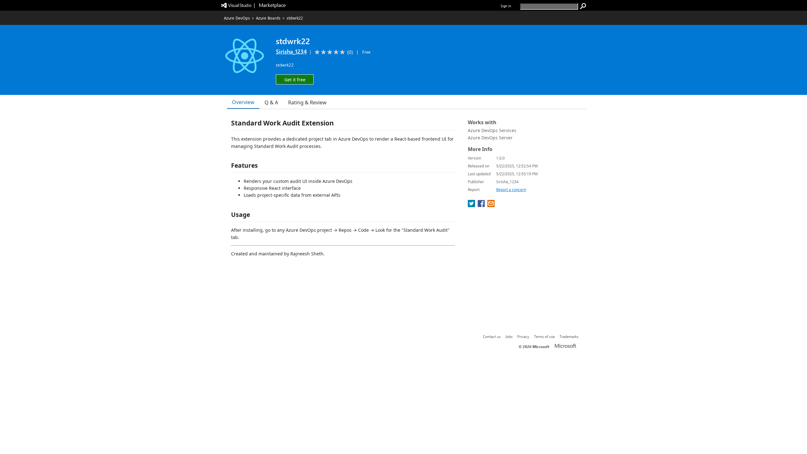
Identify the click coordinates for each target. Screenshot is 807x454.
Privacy (523, 336)
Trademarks (569, 336)
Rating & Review (307, 102)
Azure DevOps (237, 17)
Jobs (509, 336)
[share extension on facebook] (482, 205)
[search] (583, 6)
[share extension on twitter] (472, 205)
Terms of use (544, 336)
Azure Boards (268, 17)
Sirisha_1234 (291, 51)
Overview (243, 102)
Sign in (506, 5)
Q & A (271, 102)
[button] (295, 79)
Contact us (492, 336)
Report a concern (511, 189)
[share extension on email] (491, 205)
